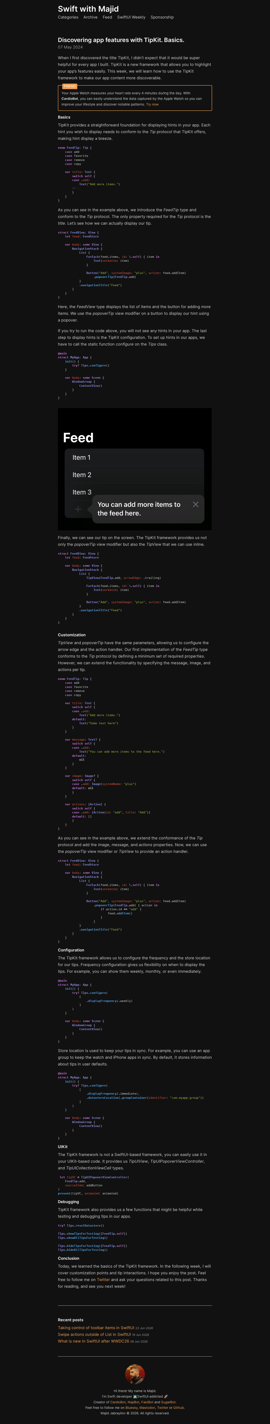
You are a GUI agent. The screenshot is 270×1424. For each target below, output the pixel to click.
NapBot (133, 1402)
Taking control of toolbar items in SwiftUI (105, 1327)
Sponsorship (162, 17)
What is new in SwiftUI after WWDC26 (103, 1341)
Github (178, 1408)
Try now (152, 104)
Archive (90, 17)
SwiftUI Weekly (131, 17)
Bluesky (132, 1408)
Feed (107, 17)
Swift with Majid (88, 9)
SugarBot (168, 1402)
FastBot (147, 1402)
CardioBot (118, 1402)
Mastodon (147, 1408)
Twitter (103, 1279)
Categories (68, 17)
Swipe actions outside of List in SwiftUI (103, 1334)
